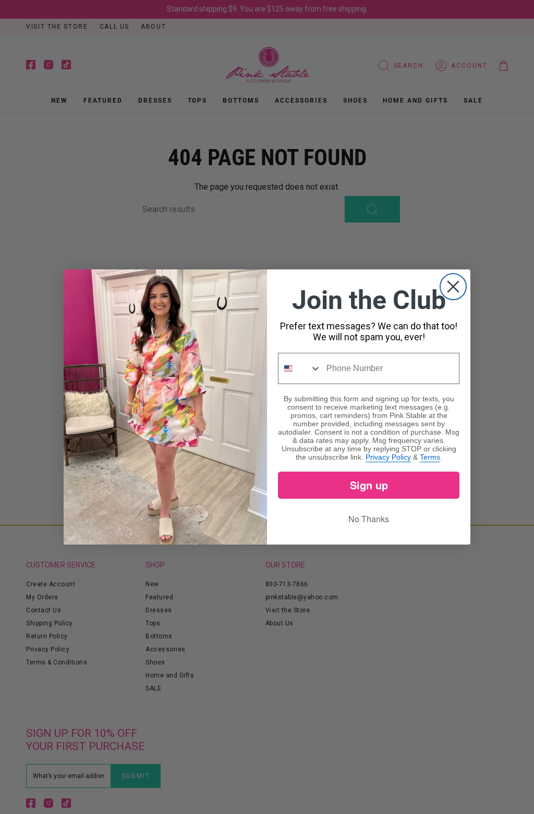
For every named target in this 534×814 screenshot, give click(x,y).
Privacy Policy (388, 457)
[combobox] (299, 368)
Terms (430, 457)
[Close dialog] (453, 287)
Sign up (369, 484)
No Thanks (368, 519)
